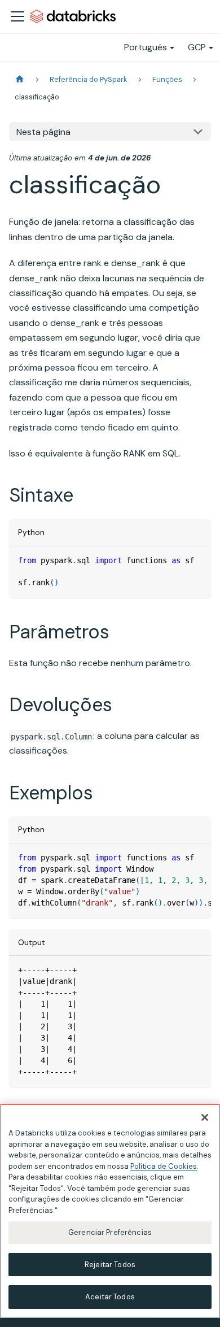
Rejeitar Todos (110, 1264)
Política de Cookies (163, 1166)
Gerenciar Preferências (110, 1232)
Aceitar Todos (110, 1297)
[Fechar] (204, 1117)
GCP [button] (197, 47)
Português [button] (145, 47)
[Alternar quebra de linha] (176, 857)
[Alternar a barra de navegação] (17, 16)
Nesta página (43, 132)
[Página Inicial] (19, 79)
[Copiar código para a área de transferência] (197, 560)
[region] (110, 1211)
